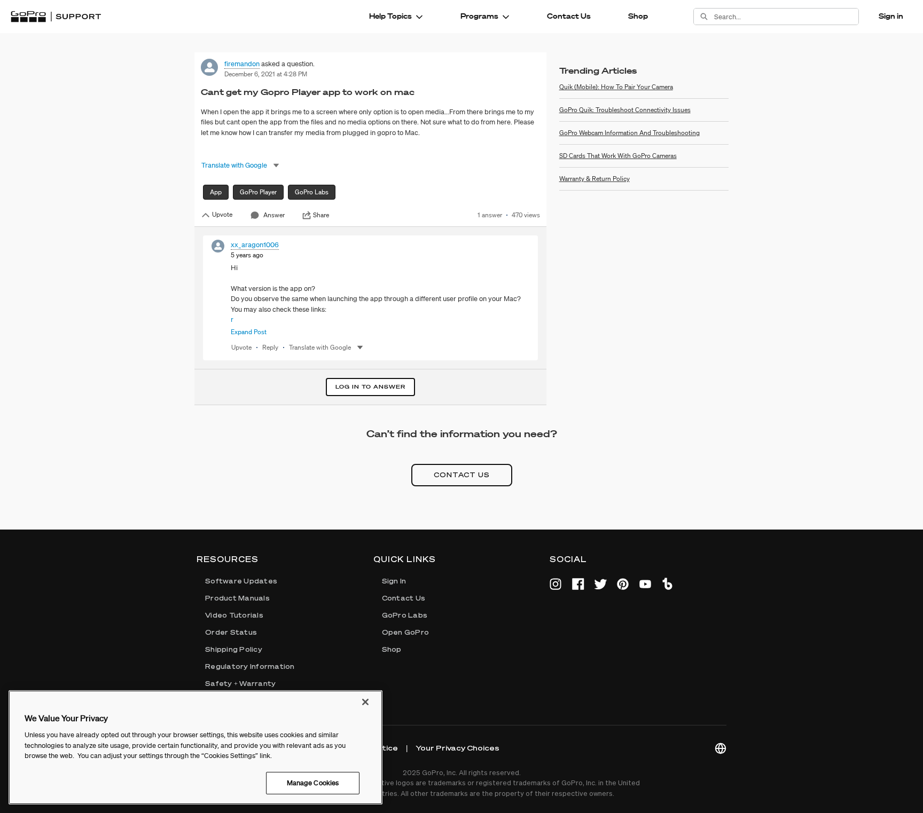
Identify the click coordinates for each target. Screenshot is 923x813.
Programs (479, 16)
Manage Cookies (313, 782)
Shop (638, 16)
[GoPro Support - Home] (56, 16)
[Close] (365, 702)
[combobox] (786, 17)
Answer (274, 214)
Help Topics (390, 16)
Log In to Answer (370, 387)
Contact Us (569, 16)
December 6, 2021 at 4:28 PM (265, 73)
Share (321, 215)
